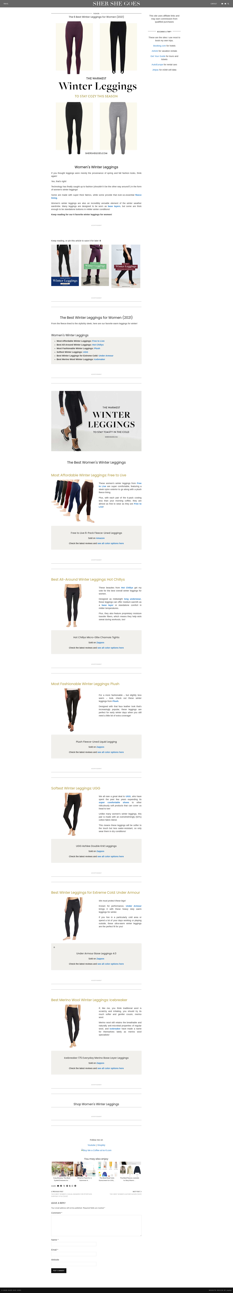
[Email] (225, 3)
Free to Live (98, 341)
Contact (214, 4)
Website (55, 1260)
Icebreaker (99, 359)
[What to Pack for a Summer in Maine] (85, 1169)
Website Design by (220, 1290)
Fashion (96, 14)
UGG (85, 352)
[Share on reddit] (75, 1186)
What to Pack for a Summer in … (84, 1179)
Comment (56, 1213)
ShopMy (101, 1145)
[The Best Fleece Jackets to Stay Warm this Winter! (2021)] (130, 1169)
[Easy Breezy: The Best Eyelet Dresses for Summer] (62, 1169)
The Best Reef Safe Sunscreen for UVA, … (107, 1179)
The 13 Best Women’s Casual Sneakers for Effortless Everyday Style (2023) (71, 1194)
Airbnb (155, 51)
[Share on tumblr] (70, 1186)
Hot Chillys (98, 345)
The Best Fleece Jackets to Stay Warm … (129, 1179)
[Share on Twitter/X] (64, 1186)
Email (54, 1250)
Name (54, 1240)
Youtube (91, 1145)
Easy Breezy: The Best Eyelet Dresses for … (61, 1179)
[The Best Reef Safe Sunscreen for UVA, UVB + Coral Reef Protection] (108, 1169)
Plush (97, 348)
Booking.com (159, 46)
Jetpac (155, 70)
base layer (107, 605)
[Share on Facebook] (61, 1186)
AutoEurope (157, 64)
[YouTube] (222, 3)
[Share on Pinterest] (67, 1186)
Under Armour (106, 355)
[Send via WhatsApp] (72, 1186)
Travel (5, 4)
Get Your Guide (157, 56)
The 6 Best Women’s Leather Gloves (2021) (125, 1193)
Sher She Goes (116, 3)
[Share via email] (58, 1186)
